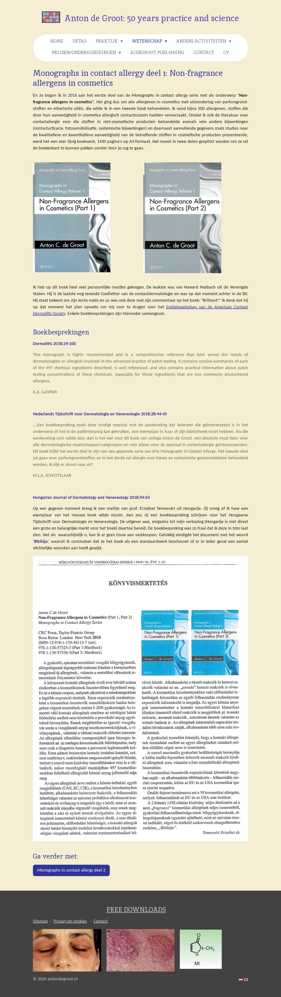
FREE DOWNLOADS (136, 909)
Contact (101, 921)
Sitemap (40, 921)
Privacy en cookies (70, 921)
